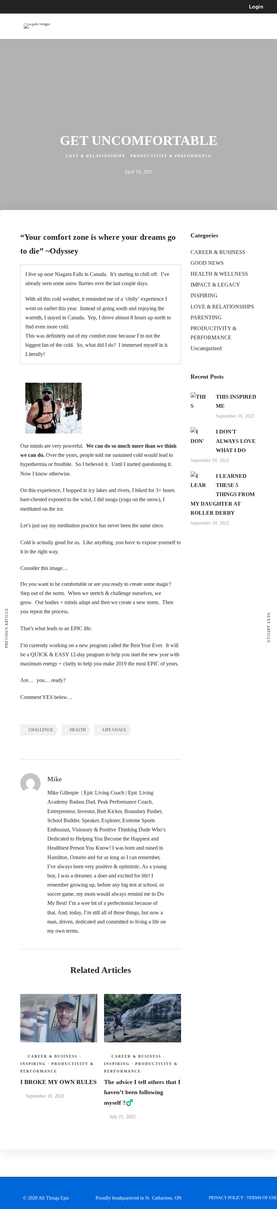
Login (256, 6)
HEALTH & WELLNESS (219, 274)
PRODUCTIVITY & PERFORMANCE (170, 156)
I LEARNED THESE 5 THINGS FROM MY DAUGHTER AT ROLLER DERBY (223, 494)
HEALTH (78, 729)
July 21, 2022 (122, 1116)
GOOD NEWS (207, 263)
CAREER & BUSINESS (52, 1056)
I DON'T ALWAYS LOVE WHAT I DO (236, 441)
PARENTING (206, 317)
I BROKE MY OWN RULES (58, 1082)
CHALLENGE (41, 729)
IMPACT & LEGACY (215, 285)
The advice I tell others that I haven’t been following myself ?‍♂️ (142, 1092)
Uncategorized (206, 348)
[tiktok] (64, 7)
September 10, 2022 (45, 1096)
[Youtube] (39, 7)
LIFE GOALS (114, 729)
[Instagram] (51, 7)
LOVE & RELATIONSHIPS (95, 156)
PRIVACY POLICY (227, 1197)
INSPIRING (33, 1064)
